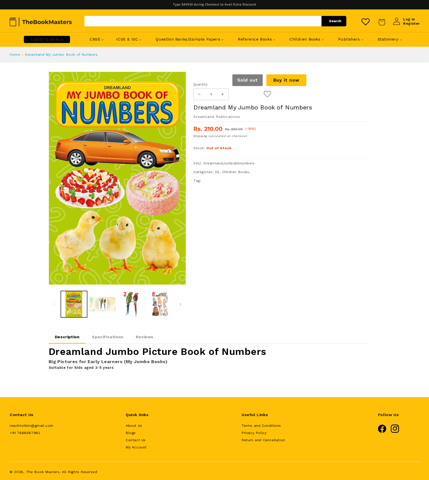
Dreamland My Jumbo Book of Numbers (61, 54)
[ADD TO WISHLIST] (267, 94)
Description (67, 337)
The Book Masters (43, 472)
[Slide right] (180, 304)
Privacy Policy (254, 433)
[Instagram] (395, 431)
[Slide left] (54, 304)
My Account (136, 447)
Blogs (131, 433)
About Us (134, 426)
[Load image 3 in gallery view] (131, 304)
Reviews (144, 337)
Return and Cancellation (263, 440)
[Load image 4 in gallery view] (160, 304)
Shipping (200, 136)
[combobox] (215, 21)
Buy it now (286, 80)
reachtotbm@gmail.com (31, 426)
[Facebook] (382, 431)
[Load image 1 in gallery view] (74, 304)
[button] (95, 39)
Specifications (107, 337)
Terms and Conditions (261, 426)
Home (15, 54)
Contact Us (136, 440)
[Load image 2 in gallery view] (103, 304)
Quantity (200, 84)
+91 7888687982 (25, 433)
